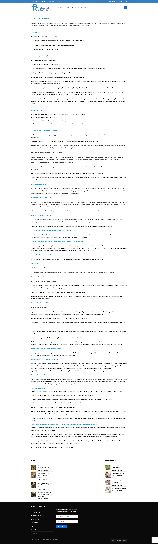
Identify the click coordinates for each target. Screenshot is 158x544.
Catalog (60, 7)
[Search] (125, 7)
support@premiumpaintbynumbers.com (96, 211)
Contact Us (78, 7)
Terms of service (36, 515)
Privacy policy (35, 512)
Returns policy (35, 522)
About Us (34, 530)
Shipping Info (35, 519)
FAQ (72, 7)
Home (54, 7)
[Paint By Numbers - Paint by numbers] (40, 7)
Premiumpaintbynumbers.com (84, 418)
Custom (67, 7)
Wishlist (87, 7)
